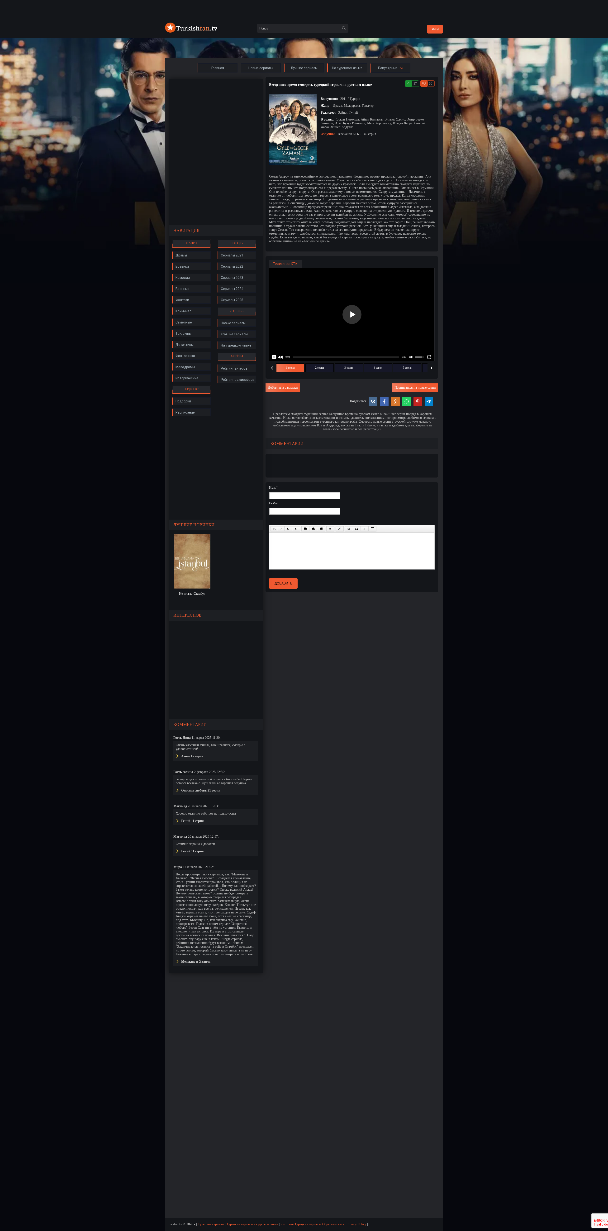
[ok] (343, 28)
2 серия (319, 367)
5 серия (407, 367)
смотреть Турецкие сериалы (301, 1224)
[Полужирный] (274, 528)
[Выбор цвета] (340, 528)
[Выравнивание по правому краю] (321, 528)
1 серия (290, 367)
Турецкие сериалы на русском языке (252, 1224)
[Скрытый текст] (349, 528)
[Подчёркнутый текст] (288, 528)
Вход (435, 29)
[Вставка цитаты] (357, 528)
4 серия (378, 367)
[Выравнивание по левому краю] (305, 528)
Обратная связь (333, 1224)
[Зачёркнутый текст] (296, 528)
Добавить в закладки (283, 387)
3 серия (348, 367)
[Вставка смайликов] (330, 528)
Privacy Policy (356, 1224)
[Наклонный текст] (281, 528)
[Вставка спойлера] (372, 528)
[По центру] (313, 528)
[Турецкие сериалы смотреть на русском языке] (191, 31)
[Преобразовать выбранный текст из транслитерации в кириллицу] (365, 528)
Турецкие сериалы (211, 1224)
